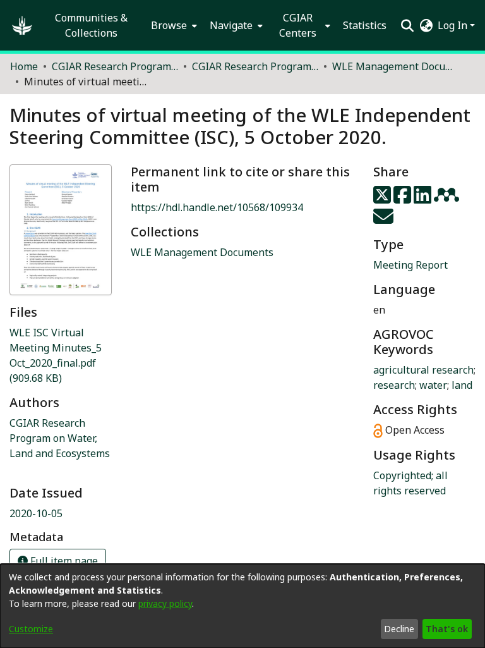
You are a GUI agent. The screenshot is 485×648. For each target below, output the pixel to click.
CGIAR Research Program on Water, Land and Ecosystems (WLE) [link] (255, 66)
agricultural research (423, 370)
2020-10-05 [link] (36, 513)
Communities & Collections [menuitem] (91, 25)
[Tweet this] (383, 198)
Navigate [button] (231, 25)
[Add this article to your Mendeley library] (448, 198)
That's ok (447, 629)
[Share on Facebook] (403, 198)
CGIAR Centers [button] (297, 25)
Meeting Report (410, 265)
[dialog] (242, 606)
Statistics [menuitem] (364, 25)
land (462, 385)
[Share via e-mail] (383, 220)
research (394, 385)
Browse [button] (169, 25)
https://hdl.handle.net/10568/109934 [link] (217, 207)
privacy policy (165, 603)
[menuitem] (172, 25)
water (433, 385)
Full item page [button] (63, 561)
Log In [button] (454, 25)
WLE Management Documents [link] (395, 66)
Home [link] (24, 66)
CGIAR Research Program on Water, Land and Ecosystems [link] (59, 438)
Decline (399, 629)
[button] (22, 25)
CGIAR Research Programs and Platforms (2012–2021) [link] (115, 66)
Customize (31, 629)
